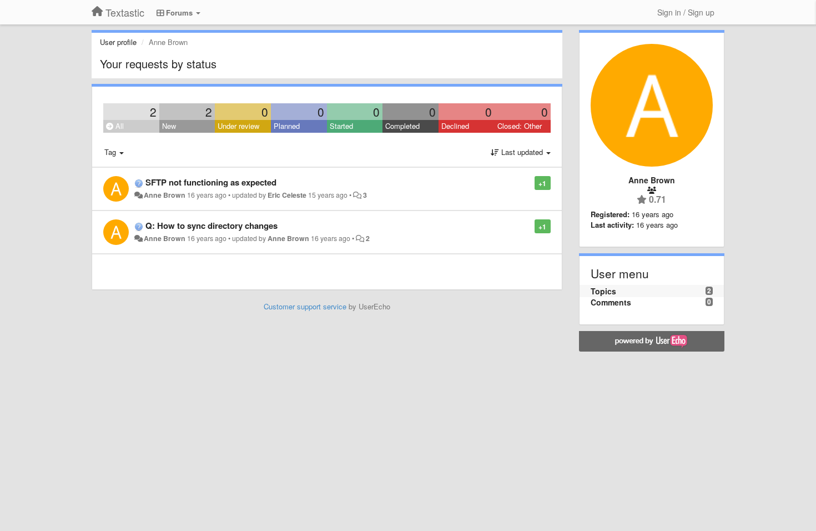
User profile (118, 42)
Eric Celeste (287, 195)
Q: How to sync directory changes (211, 225)
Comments (611, 302)
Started (341, 126)
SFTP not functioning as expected (210, 182)
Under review (238, 126)
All (118, 126)
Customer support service (305, 306)
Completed (402, 126)
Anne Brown (164, 195)
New (169, 126)
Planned (287, 126)
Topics (603, 291)
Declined (455, 126)
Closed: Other (519, 126)
